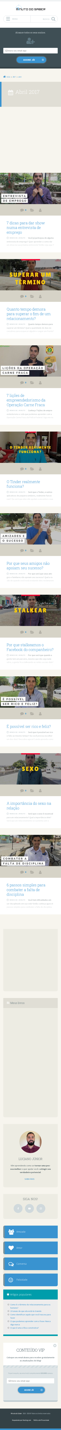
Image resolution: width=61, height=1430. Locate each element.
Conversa (21, 1263)
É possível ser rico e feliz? (29, 726)
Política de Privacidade (41, 1420)
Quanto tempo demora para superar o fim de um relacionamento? (29, 314)
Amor (19, 1247)
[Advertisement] (30, 141)
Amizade (20, 1231)
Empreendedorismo (32, 383)
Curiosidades (32, 211)
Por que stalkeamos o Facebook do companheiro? (30, 647)
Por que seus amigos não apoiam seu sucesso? (28, 565)
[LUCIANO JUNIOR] (40, 210)
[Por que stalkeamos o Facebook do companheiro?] (30, 610)
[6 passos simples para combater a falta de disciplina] (30, 850)
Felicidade (21, 1279)
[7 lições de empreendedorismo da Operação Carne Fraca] (30, 361)
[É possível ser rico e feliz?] (30, 692)
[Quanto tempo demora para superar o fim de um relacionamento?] (30, 274)
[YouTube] (29, 1208)
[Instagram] (40, 1208)
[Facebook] (18, 1208)
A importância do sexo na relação (29, 805)
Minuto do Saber (16, 1413)
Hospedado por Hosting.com (21, 1420)
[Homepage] (30, 7)
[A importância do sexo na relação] (30, 768)
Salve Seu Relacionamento (32, 297)
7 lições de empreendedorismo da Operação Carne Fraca (26, 400)
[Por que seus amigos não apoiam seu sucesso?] (30, 528)
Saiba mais (29, 1179)
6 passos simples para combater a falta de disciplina (26, 890)
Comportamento (32, 551)
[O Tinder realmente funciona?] (30, 447)
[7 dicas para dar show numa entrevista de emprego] (30, 188)
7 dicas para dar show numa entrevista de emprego (26, 227)
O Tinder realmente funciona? (23, 484)
